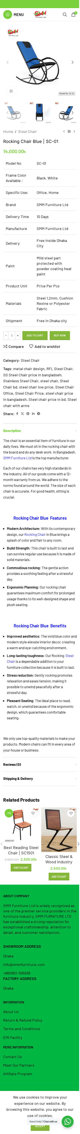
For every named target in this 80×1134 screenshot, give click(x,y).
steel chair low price (36, 387)
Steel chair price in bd (47, 399)
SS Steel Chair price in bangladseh (32, 374)
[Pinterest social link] (28, 414)
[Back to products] (69, 131)
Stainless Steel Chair (20, 380)
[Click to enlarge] (11, 91)
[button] (7, 62)
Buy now (60, 335)
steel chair (49, 380)
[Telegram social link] (38, 414)
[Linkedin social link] (33, 414)
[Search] (65, 14)
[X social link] (22, 414)
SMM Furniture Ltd (17, 458)
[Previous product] (64, 131)
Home (8, 131)
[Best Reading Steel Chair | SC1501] (21, 825)
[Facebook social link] (17, 414)
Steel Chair (27, 131)
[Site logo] (40, 14)
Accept (40, 1126)
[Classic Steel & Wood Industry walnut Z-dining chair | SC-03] (59, 829)
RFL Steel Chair (60, 368)
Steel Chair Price (29, 393)
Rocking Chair (35, 534)
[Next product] (74, 131)
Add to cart (35, 335)
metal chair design (29, 368)
